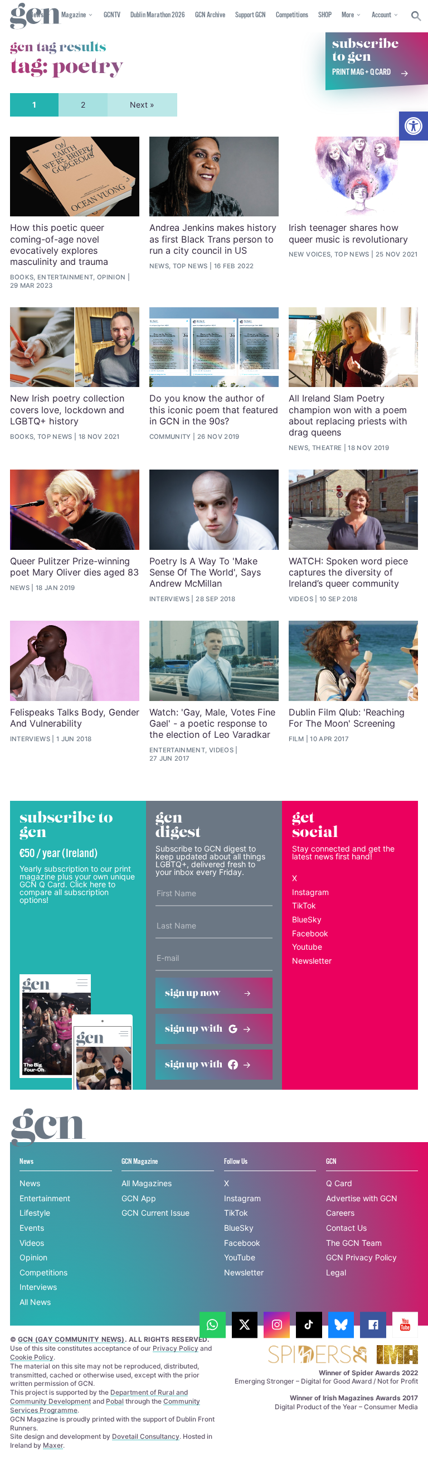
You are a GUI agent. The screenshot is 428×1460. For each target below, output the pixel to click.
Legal (336, 1272)
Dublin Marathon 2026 (157, 15)
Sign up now (193, 993)
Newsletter (312, 960)
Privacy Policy (175, 1348)
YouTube (239, 1257)
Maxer (53, 1445)
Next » (142, 104)
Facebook (310, 933)
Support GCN (250, 15)
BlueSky (307, 919)
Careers (340, 1212)
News (30, 1183)
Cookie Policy (32, 1357)
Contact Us (346, 1227)
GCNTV (112, 15)
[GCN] (48, 1138)
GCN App (138, 1198)
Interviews (38, 1287)
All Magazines (146, 1183)
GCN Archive (210, 15)
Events (32, 1227)
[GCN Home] (35, 16)
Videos (32, 1243)
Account (381, 15)
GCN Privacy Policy (361, 1257)
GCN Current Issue (155, 1212)
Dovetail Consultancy (145, 1436)
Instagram (310, 892)
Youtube (307, 946)
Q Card (339, 1183)
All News (35, 1302)
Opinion (33, 1257)
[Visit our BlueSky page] (341, 1325)
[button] (413, 126)
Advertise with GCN (361, 1198)
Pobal (115, 1401)
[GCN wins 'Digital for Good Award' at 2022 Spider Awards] (317, 1355)
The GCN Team (354, 1243)
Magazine (73, 15)
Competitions (292, 15)
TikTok (304, 905)
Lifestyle (35, 1212)
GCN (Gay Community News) (71, 1339)
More (348, 15)
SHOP (325, 15)
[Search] (416, 16)
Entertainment (45, 1198)
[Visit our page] (213, 1325)
